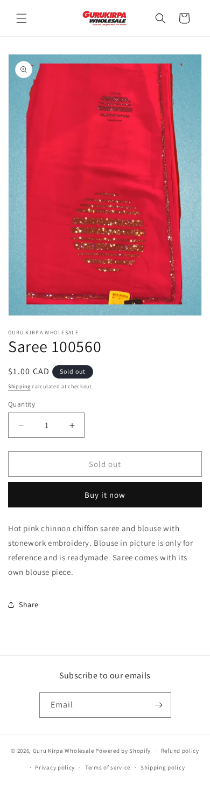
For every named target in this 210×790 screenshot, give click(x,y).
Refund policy (180, 750)
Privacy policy (55, 767)
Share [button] (29, 604)
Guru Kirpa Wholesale (63, 750)
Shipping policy (163, 767)
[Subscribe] (159, 705)
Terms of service (107, 767)
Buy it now (105, 495)
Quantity (21, 404)
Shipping (19, 386)
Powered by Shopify (123, 750)
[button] (21, 18)
